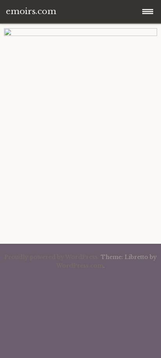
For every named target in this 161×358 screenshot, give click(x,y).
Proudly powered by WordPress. (51, 257)
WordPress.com (79, 265)
